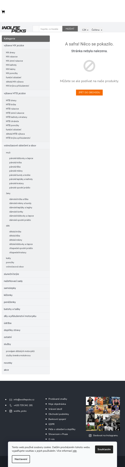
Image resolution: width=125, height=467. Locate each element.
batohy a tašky (12, 309)
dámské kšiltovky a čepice (21, 215)
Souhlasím (104, 449)
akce (6, 370)
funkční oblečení (13, 77)
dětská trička (15, 231)
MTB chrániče (12, 121)
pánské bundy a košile (19, 175)
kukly (8, 258)
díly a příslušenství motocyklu (20, 316)
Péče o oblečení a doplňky (62, 429)
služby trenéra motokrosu (18, 355)
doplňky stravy (12, 330)
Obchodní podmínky (59, 414)
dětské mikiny (15, 240)
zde (75, 451)
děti (8, 225)
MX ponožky (12, 73)
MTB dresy (11, 100)
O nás (52, 439)
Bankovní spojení (57, 419)
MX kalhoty (11, 65)
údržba (7, 323)
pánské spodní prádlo (19, 187)
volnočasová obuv (15, 266)
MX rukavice (11, 56)
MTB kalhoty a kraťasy (16, 117)
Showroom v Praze (58, 434)
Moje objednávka (57, 404)
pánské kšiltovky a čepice (21, 158)
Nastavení (21, 459)
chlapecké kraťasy (17, 252)
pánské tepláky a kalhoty (21, 179)
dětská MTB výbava (15, 133)
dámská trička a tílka (18, 199)
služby (7, 344)
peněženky (10, 302)
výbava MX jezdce (14, 45)
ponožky (10, 262)
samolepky (10, 288)
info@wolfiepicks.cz (24, 399)
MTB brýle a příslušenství (18, 138)
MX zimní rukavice (14, 60)
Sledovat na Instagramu (105, 435)
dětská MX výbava (14, 81)
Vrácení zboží (55, 409)
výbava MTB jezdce (15, 93)
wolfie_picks (20, 411)
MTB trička (11, 104)
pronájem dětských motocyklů (20, 351)
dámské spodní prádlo (20, 220)
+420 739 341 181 (23, 405)
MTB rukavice (12, 108)
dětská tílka (14, 235)
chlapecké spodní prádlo (21, 248)
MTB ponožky (12, 125)
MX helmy (10, 69)
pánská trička (15, 162)
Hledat (70, 28)
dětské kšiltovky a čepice (21, 244)
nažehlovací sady (13, 281)
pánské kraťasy (16, 183)
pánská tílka (15, 166)
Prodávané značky (58, 399)
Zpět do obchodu (89, 92)
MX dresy (10, 52)
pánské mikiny (16, 170)
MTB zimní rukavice (15, 113)
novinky (8, 363)
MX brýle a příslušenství (17, 85)
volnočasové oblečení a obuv (20, 145)
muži (8, 152)
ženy (8, 193)
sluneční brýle (11, 274)
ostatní (8, 337)
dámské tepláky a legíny (20, 207)
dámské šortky (16, 211)
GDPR (52, 424)
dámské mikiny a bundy (20, 203)
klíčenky (8, 295)
